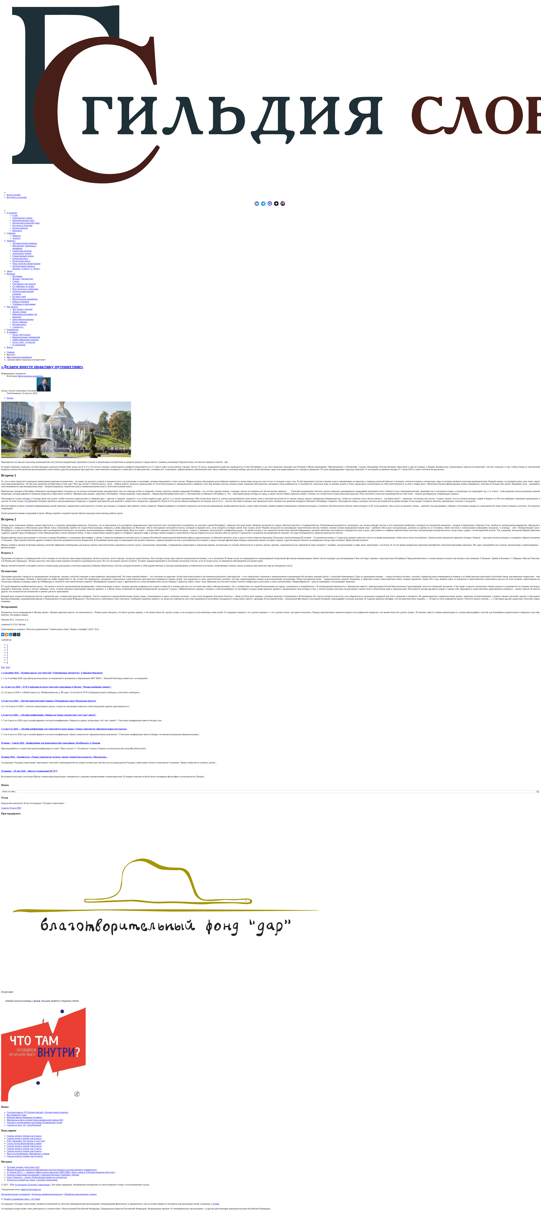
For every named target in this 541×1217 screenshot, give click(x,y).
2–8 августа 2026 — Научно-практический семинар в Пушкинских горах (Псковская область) (48, 701)
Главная (10, 352)
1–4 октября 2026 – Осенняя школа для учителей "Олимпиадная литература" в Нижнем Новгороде (52, 673)
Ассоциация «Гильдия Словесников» (33, 1184)
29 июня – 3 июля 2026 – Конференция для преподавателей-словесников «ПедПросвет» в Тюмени (50, 743)
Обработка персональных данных (80, 1194)
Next (8, 667)
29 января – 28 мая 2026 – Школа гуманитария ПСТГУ (29, 771)
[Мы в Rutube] (283, 205)
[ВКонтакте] (3, 634)
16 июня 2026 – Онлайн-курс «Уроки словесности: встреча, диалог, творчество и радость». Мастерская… (54, 757)
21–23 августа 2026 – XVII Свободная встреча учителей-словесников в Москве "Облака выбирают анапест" (56, 687)
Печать (10, 398)
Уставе (216, 1204)
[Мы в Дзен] (277, 205)
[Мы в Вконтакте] (257, 205)
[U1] (27, 501)
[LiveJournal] (18, 634)
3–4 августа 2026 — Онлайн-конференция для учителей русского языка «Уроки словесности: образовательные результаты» (64, 729)
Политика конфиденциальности (47, 1194)
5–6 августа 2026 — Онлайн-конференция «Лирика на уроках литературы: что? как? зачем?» (48, 715)
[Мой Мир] (10, 634)
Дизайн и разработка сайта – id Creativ (21, 1199)
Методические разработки (19, 357)
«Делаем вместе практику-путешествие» (42, 366)
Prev (3, 667)
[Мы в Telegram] (264, 205)
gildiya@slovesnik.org (31, 1189)
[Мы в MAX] (270, 205)
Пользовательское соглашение (15, 1194)
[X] (14, 634)
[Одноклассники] (6, 634)
